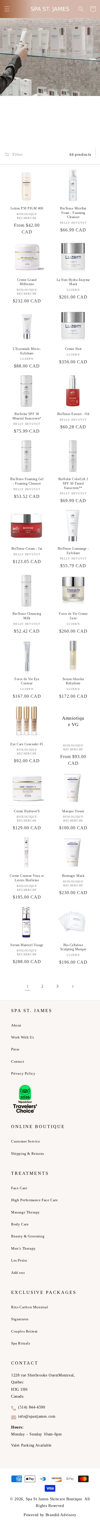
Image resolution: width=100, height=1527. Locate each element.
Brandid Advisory (61, 1515)
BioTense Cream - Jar (26, 549)
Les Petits (19, 1260)
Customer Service (25, 1141)
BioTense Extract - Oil (73, 414)
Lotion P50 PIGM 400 (27, 208)
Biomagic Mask (73, 876)
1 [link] (27, 986)
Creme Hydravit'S (27, 811)
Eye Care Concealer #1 (26, 744)
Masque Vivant (73, 811)
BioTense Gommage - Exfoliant (73, 551)
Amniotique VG (73, 721)
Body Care (20, 1224)
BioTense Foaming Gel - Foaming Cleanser (26, 481)
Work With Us (22, 1037)
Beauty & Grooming (27, 1236)
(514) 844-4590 (31, 1407)
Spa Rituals (20, 1343)
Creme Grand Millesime (27, 282)
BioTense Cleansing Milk (26, 616)
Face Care (19, 1188)
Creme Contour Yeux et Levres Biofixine (27, 878)
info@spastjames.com (36, 1416)
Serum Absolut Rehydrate (73, 681)
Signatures (20, 1319)
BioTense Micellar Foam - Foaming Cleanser (73, 212)
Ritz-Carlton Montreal (29, 1307)
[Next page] (72, 986)
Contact (17, 1061)
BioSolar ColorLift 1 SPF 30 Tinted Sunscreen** (73, 483)
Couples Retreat (24, 1331)
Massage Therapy (25, 1212)
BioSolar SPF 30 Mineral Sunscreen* (26, 416)
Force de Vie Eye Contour (26, 681)
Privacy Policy (23, 1073)
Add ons (18, 1273)
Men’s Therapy (23, 1248)
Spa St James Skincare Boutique (54, 1499)
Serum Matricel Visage (26, 945)
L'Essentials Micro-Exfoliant (27, 351)
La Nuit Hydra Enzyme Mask (73, 282)
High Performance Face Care (34, 1200)
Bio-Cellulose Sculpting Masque (73, 947)
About (16, 1025)
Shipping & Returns (27, 1153)
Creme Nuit (73, 349)
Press (15, 1049)
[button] (7, 9)
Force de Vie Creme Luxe (73, 616)
